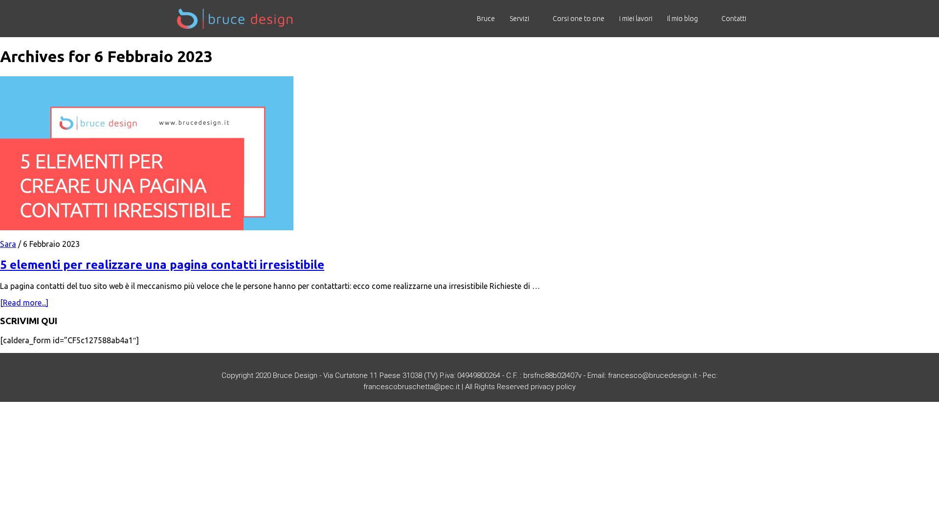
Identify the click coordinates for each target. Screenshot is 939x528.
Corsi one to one (578, 18)
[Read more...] (24, 302)
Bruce (486, 18)
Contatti (733, 18)
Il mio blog (682, 18)
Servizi (519, 18)
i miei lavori (635, 18)
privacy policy (553, 386)
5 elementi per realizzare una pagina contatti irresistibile (162, 264)
